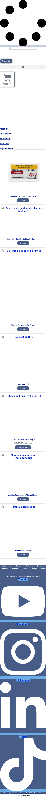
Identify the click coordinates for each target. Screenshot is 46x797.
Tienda (43, 568)
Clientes (24, 568)
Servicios (4, 143)
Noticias (15, 568)
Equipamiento (7, 148)
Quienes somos (7, 566)
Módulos (4, 129)
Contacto (34, 568)
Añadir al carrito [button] (23, 447)
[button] (23, 67)
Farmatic (19, 566)
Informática (5, 134)
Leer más (23, 200)
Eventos (40, 566)
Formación (5, 139)
